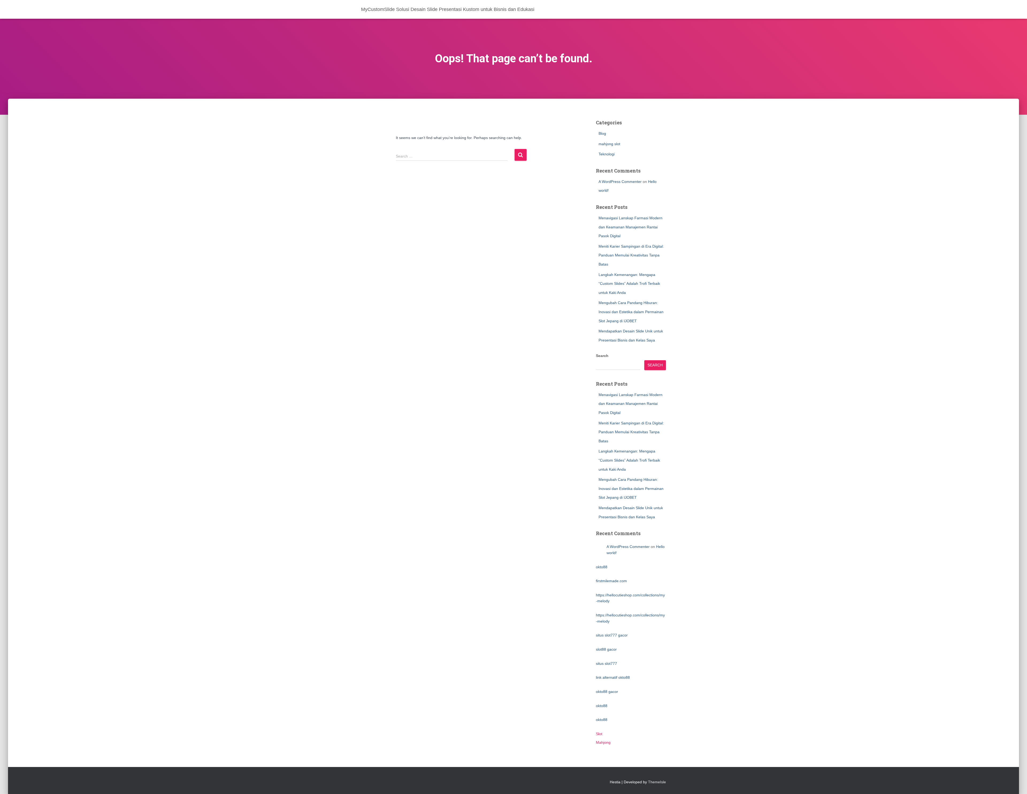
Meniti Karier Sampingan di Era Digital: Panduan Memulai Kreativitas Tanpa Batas (631, 255)
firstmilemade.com (611, 581)
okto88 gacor (607, 691)
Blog (602, 133)
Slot (599, 734)
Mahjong (603, 742)
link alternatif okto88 (613, 677)
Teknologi (607, 154)
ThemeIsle (657, 782)
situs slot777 (606, 663)
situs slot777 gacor (612, 635)
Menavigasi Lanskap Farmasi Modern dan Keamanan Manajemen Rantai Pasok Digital (630, 227)
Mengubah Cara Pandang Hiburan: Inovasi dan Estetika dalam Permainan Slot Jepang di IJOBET (631, 312)
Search (602, 356)
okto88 (601, 567)
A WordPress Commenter (620, 181)
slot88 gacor (606, 649)
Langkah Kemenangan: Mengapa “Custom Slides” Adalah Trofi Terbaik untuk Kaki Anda (629, 284)
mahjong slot (609, 144)
